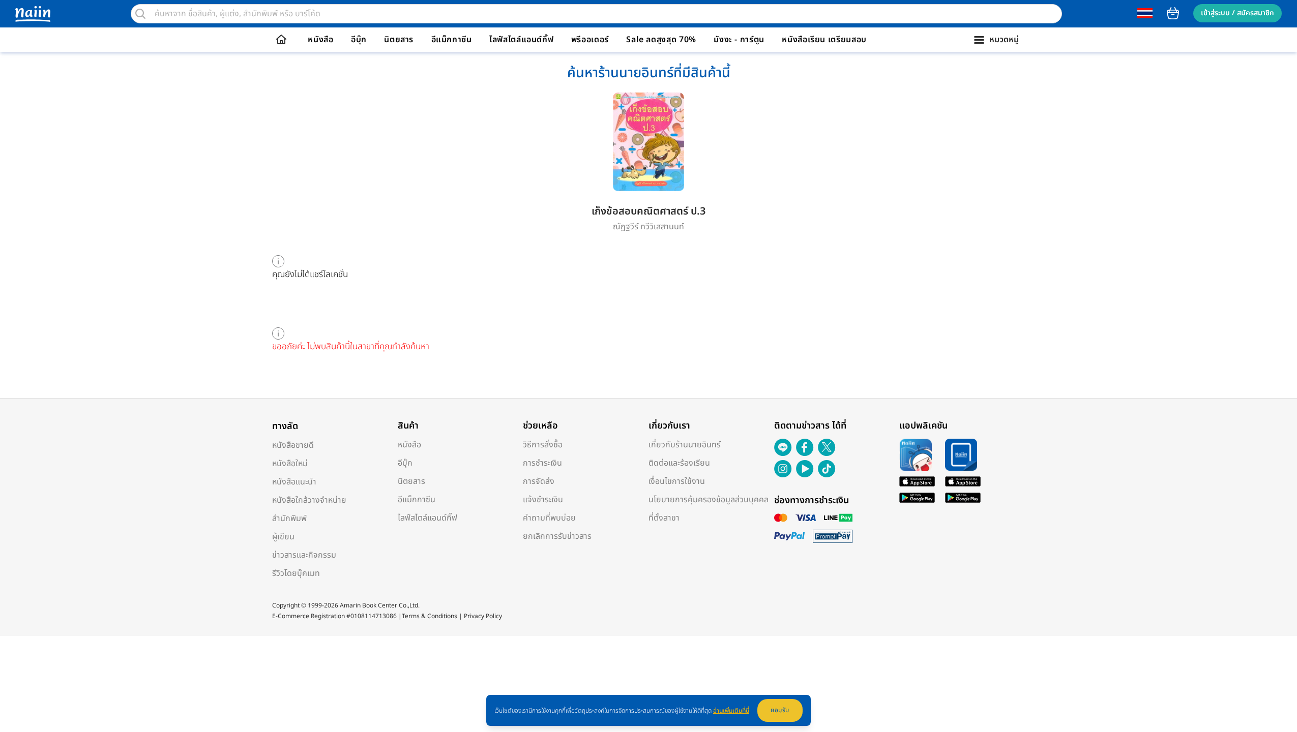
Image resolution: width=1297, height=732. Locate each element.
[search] (140, 14)
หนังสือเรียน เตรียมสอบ (824, 40)
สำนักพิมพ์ (289, 518)
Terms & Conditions (429, 616)
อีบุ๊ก (359, 40)
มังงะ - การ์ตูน (739, 40)
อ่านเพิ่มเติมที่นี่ (731, 710)
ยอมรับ (780, 710)
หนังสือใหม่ (290, 464)
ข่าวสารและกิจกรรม (304, 555)
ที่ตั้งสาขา (664, 518)
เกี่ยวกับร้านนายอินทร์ (684, 445)
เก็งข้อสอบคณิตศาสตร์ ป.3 (648, 211)
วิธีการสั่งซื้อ (543, 445)
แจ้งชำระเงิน (543, 500)
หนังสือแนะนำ (294, 482)
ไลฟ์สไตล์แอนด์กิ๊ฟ (521, 40)
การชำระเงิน (542, 463)
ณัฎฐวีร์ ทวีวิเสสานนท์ (648, 227)
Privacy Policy (483, 616)
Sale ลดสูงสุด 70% (661, 40)
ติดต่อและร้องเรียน (679, 463)
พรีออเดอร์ (590, 40)
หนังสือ (320, 40)
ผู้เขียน (283, 537)
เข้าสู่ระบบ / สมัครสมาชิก (1237, 13)
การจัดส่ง (538, 481)
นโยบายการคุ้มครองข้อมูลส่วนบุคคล (708, 500)
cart (1173, 13)
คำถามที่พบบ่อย (549, 518)
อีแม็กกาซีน (451, 40)
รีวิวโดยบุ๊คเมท (296, 573)
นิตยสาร (399, 40)
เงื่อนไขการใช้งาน (676, 481)
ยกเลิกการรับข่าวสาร (557, 536)
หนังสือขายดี (293, 445)
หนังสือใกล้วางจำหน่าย (309, 500)
